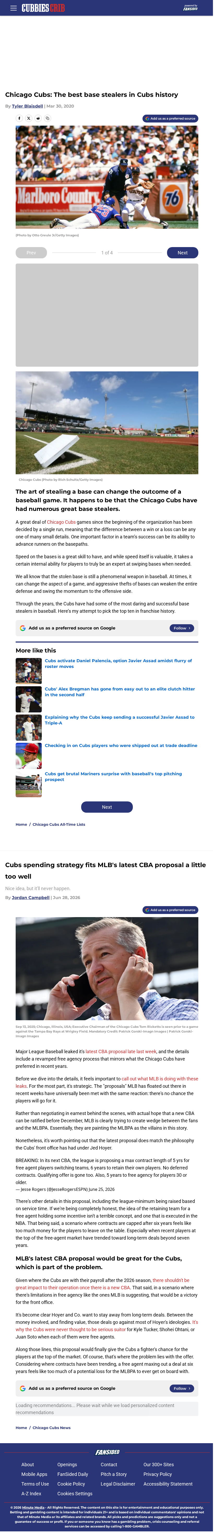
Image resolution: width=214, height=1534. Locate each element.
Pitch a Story (114, 1474)
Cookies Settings (74, 1493)
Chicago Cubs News (51, 1427)
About (27, 1464)
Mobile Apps (34, 1474)
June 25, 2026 (102, 1189)
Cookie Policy (71, 1484)
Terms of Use (35, 1484)
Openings (67, 1464)
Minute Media (33, 1507)
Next (183, 252)
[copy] (47, 118)
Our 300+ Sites (159, 1464)
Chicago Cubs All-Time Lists (59, 824)
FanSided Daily (72, 1474)
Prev (31, 252)
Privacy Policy (158, 1474)
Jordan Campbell (31, 897)
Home (21, 824)
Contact (109, 1464)
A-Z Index (31, 1493)
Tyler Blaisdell (27, 106)
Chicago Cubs (61, 522)
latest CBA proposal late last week (121, 1051)
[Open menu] (13, 8)
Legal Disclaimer (118, 1484)
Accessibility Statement (168, 1484)
